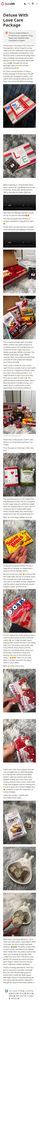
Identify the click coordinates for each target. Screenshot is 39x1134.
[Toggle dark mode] (25, 4)
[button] (36, 4)
